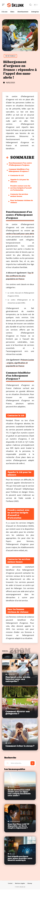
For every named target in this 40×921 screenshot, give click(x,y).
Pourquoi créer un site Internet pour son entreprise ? (18, 679)
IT (10, 853)
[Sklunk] (15, 5)
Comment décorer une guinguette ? (18, 712)
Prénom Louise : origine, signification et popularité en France (20, 363)
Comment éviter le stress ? (20, 746)
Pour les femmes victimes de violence (21, 201)
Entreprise (11, 674)
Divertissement (12, 708)
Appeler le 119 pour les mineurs (19, 181)
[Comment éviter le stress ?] (20, 734)
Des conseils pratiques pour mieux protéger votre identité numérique (20, 858)
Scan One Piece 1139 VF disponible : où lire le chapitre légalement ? (18, 826)
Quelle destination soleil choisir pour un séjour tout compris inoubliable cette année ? (19, 793)
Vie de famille (10, 56)
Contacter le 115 (17, 175)
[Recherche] (30, 4)
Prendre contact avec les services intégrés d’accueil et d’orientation (20, 188)
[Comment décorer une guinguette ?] (20, 702)
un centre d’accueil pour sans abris (20, 232)
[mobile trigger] (4, 5)
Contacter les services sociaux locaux (19, 195)
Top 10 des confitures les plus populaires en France (19, 276)
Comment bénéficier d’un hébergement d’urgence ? (19, 170)
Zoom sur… (20, 651)
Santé (9, 743)
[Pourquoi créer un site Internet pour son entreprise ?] (20, 670)
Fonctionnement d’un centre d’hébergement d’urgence (20, 164)
